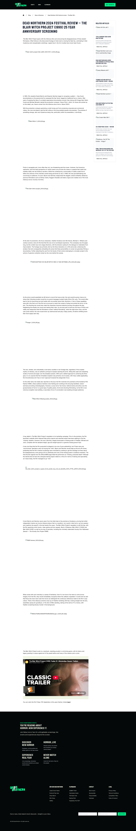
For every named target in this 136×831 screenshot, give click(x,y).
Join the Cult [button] (68, 425)
